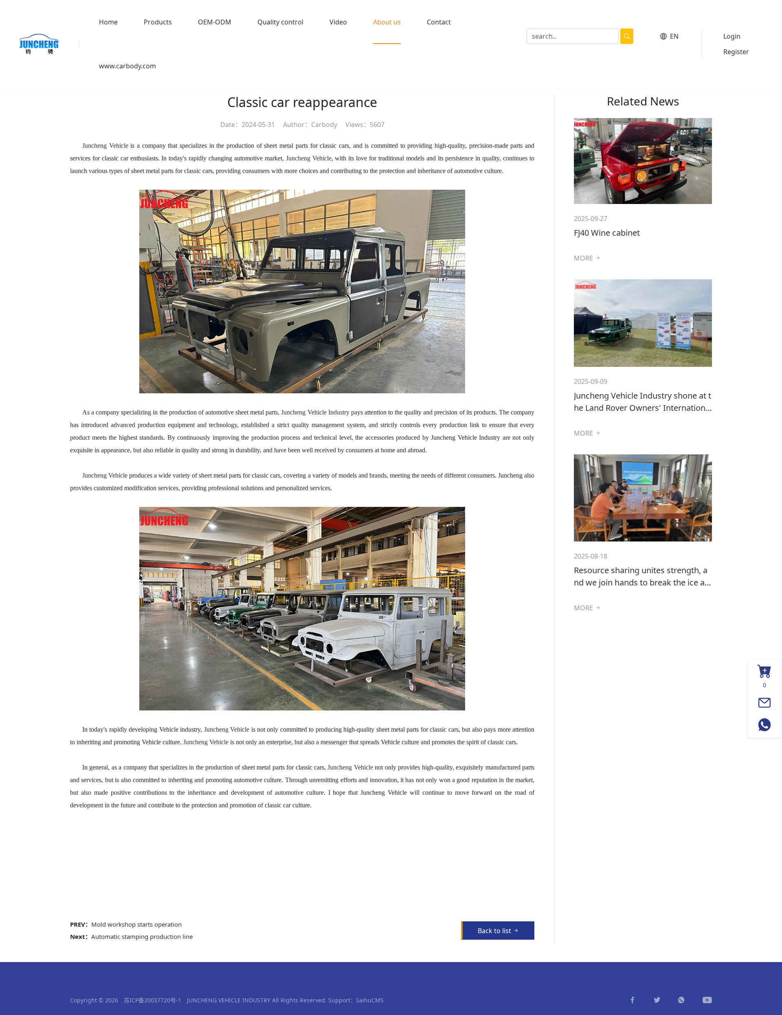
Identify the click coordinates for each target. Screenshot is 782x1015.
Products (158, 22)
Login (731, 36)
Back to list (495, 930)
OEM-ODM (214, 22)
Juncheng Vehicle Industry (315, 412)
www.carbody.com (127, 65)
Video (338, 22)
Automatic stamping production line (142, 936)
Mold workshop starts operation (136, 924)
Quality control (280, 22)
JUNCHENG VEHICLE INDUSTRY (228, 1000)
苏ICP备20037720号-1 (152, 1000)
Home (108, 22)
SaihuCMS (370, 1000)
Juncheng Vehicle (309, 158)
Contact (439, 22)
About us (387, 22)
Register (736, 51)
